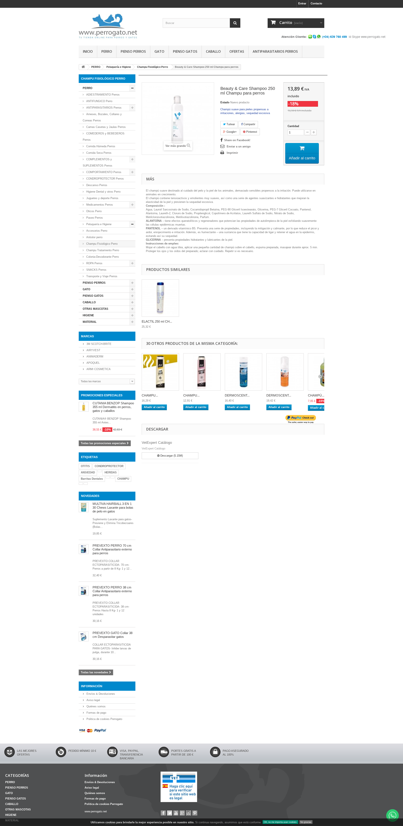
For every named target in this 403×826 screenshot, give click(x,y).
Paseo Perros (94, 217)
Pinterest (251, 131)
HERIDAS (111, 472)
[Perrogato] (117, 25)
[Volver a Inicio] (83, 67)
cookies (110, 822)
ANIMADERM (94, 356)
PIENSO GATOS (185, 51)
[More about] (100, 471)
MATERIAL (90, 321)
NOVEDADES (90, 496)
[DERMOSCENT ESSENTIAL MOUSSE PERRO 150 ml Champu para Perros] (285, 372)
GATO (159, 51)
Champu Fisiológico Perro (101, 243)
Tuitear (230, 124)
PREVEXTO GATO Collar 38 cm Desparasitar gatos (112, 634)
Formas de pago (96, 712)
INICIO (88, 51)
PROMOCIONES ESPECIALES (101, 395)
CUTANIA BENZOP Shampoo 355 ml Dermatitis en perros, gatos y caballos (113, 406)
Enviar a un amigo (239, 146)
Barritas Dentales (92, 478)
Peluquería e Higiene (98, 224)
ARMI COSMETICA (98, 369)
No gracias (305, 822)
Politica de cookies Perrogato (104, 719)
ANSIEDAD (88, 472)
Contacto (316, 3)
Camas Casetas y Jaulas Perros (105, 127)
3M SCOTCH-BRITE (98, 343)
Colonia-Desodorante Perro (102, 256)
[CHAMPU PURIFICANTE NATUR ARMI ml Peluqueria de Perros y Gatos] (202, 372)
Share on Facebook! (237, 140)
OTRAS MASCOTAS (95, 308)
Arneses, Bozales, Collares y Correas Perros (102, 117)
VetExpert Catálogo (157, 443)
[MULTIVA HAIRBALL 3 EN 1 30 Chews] (84, 507)
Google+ (231, 131)
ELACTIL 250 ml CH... (157, 321)
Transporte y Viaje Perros (101, 276)
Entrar (302, 3)
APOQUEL (93, 362)
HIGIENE (88, 315)
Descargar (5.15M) (171, 455)
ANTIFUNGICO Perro (98, 101)
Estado (224, 102)
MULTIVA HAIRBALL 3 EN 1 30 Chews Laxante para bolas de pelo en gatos (113, 507)
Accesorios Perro (96, 230)
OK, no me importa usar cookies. (280, 822)
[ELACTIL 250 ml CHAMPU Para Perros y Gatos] (160, 298)
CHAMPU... (150, 395)
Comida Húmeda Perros (100, 146)
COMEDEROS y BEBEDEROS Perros (103, 136)
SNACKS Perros (95, 269)
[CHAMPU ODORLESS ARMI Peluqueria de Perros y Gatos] (160, 372)
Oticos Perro (93, 211)
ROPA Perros (93, 263)
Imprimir (232, 152)
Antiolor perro (93, 237)
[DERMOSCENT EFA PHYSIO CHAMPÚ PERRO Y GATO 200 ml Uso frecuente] (243, 372)
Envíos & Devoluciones (100, 693)
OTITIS (85, 466)
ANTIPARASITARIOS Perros (103, 107)
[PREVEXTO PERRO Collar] (84, 591)
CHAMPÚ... (316, 395)
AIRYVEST (93, 350)
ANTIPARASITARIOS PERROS (275, 51)
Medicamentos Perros (99, 204)
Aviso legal (93, 700)
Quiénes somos (96, 706)
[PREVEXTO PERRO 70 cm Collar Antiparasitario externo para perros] (84, 549)
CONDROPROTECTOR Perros (104, 178)
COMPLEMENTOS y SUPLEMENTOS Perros (97, 162)
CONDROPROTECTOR (109, 466)
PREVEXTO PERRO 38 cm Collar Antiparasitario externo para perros (112, 591)
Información (91, 686)
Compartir (249, 124)
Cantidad (293, 126)
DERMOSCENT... (237, 395)
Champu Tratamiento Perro (102, 250)
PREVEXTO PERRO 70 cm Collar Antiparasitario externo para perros (112, 549)
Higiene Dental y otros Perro (102, 191)
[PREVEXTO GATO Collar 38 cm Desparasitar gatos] (84, 636)
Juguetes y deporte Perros (101, 198)
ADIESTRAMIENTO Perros (102, 94)
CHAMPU (123, 478)
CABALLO (213, 51)
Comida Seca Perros (98, 152)
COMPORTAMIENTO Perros (103, 172)
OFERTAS (236, 51)
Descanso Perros (96, 185)
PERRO (106, 51)
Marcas (87, 336)
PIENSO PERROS (133, 51)
